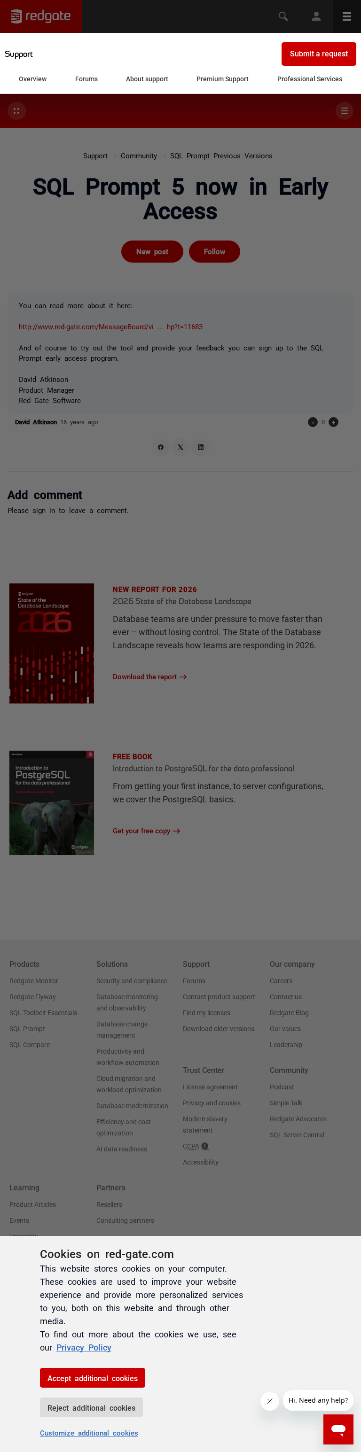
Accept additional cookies (92, 1378)
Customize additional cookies (89, 1432)
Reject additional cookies (91, 1407)
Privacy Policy (83, 1347)
